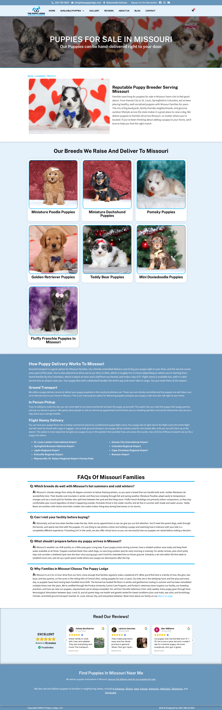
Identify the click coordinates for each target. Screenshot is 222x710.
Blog (137, 10)
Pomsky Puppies (161, 212)
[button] (192, 640)
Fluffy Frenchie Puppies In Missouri (53, 340)
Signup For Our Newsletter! (144, 2)
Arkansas (119, 689)
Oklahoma (177, 689)
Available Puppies (70, 10)
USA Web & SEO (187, 708)
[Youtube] (168, 2)
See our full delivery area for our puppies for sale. (132, 679)
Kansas (144, 689)
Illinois (129, 689)
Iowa (136, 689)
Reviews (109, 10)
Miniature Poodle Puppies (53, 212)
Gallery (94, 10)
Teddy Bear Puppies (107, 277)
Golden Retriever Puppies (53, 277)
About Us (124, 10)
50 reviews (50, 643)
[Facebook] (160, 2)
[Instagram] (164, 2)
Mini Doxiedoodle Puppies (161, 277)
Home (52, 10)
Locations (40, 76)
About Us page (165, 596)
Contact (150, 10)
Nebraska (165, 689)
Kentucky (154, 689)
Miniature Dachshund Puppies (107, 214)
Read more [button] (73, 651)
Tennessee (110, 692)
